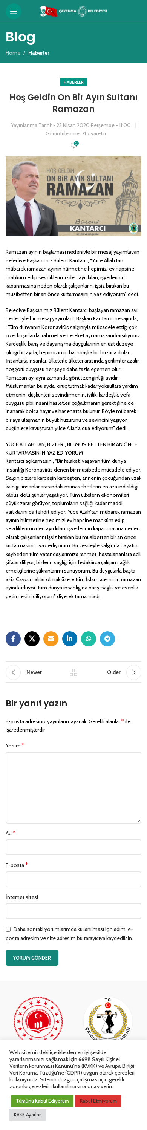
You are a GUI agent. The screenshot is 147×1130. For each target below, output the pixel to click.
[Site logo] (73, 10)
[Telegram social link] (107, 638)
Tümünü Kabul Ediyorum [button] (42, 1101)
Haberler (74, 82)
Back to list (73, 672)
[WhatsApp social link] (88, 638)
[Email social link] (50, 638)
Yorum (15, 745)
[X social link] (32, 638)
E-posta (17, 864)
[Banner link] (39, 1029)
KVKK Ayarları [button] (28, 1115)
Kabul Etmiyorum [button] (98, 1101)
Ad (10, 833)
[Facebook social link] (13, 638)
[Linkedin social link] (69, 638)
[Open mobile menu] (13, 11)
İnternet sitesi (22, 897)
